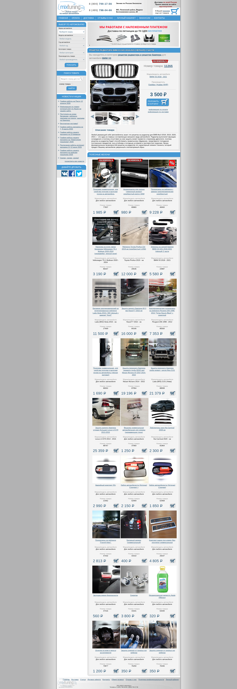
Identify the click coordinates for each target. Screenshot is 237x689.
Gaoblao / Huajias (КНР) (158, 85)
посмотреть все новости (74, 161)
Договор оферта (94, 679)
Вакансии (144, 18)
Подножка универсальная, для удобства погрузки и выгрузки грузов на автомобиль (105, 191)
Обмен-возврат (118, 679)
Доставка (88, 18)
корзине (166, 11)
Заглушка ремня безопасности (105, 595)
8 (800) (100, 3)
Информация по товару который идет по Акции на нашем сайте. (70, 109)
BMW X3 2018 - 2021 (158, 77)
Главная (63, 18)
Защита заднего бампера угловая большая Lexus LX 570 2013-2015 (105, 430)
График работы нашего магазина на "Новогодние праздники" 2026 (70, 140)
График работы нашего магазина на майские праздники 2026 (69, 152)
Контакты (159, 18)
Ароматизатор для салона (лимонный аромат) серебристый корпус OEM (134, 191)
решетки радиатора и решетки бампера (139, 55)
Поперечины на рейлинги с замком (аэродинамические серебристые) (162, 191)
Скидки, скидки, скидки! (69, 158)
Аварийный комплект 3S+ (105, 485)
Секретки (134, 595)
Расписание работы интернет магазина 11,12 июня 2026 (72, 146)
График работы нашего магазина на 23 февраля (70, 133)
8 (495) (100, 10)
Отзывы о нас (105, 18)
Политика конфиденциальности (151, 679)
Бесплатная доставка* (69, 123)
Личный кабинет (126, 18)
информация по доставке (158, 112)
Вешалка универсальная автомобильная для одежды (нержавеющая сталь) (133, 430)
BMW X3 (106, 58)
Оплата (76, 18)
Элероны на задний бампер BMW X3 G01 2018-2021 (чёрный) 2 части (162, 249)
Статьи (83, 679)
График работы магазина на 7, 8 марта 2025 (71, 128)
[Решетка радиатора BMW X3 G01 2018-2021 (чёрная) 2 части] (114, 111)
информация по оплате (158, 109)
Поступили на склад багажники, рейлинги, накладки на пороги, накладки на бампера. (72, 117)
